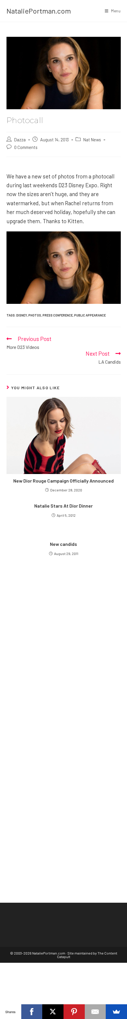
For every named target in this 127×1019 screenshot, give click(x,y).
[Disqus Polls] (63, 644)
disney (21, 315)
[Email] (95, 1011)
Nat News (92, 139)
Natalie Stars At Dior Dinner (63, 505)
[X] (53, 1011)
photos (34, 315)
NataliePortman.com (38, 10)
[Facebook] (32, 1011)
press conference (58, 315)
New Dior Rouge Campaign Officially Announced (63, 480)
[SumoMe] (116, 1011)
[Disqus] (63, 791)
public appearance (90, 315)
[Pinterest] (74, 1011)
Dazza (20, 139)
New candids (63, 544)
